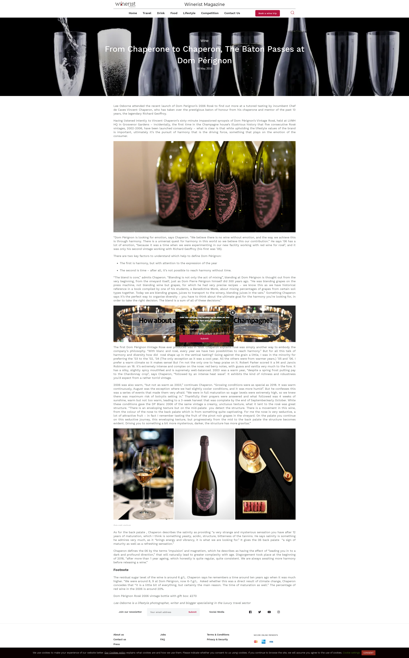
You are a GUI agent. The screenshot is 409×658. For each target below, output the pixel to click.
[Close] (232, 312)
